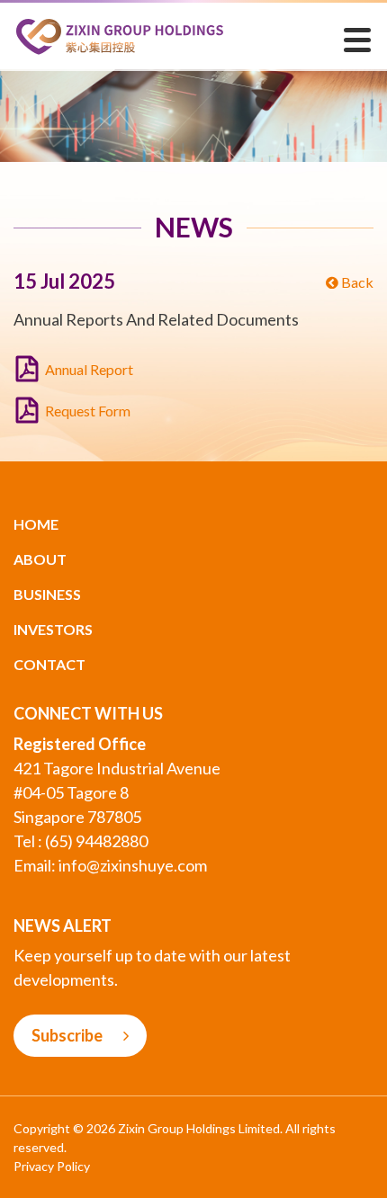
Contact (50, 664)
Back (356, 282)
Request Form (87, 410)
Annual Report (89, 369)
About (40, 559)
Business (47, 594)
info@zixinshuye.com (132, 865)
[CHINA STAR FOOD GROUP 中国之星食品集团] (119, 34)
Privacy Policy (52, 1166)
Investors (53, 629)
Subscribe (68, 1035)
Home (36, 523)
